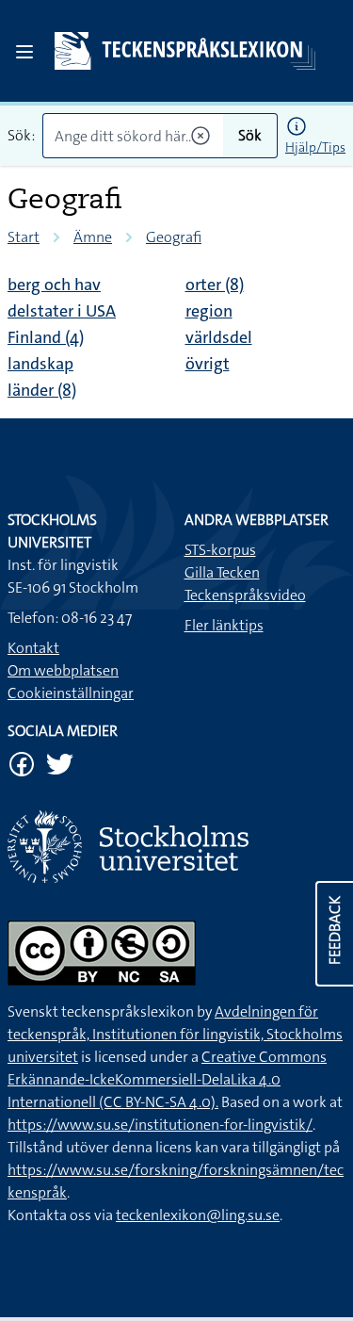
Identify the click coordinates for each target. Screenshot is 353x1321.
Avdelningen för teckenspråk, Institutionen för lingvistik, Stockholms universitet (175, 1034)
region (209, 311)
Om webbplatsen (63, 670)
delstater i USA (62, 311)
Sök (250, 135)
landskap (40, 363)
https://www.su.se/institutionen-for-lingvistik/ (160, 1124)
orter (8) (214, 284)
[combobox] (132, 135)
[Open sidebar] (24, 51)
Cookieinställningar (71, 693)
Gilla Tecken (222, 572)
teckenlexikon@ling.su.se (198, 1215)
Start (24, 237)
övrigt (207, 363)
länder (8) (42, 390)
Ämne (92, 237)
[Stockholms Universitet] (176, 846)
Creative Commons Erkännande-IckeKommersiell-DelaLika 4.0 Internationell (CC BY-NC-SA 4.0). (167, 1079)
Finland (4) (46, 337)
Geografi (173, 237)
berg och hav (54, 284)
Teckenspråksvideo (245, 595)
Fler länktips (224, 625)
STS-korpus (220, 550)
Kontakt (33, 648)
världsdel (218, 337)
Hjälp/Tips (315, 147)
